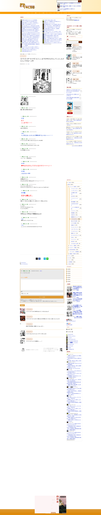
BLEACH (73, 241)
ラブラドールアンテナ (71, 339)
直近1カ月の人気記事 (78, 317)
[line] (47, 259)
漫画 (35, 12)
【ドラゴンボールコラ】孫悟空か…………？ (34, 341)
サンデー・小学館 (73, 247)
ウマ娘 (43, 12)
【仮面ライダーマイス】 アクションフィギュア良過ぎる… (30, 31)
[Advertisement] (42, 243)
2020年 (68, 281)
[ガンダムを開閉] (67, 258)
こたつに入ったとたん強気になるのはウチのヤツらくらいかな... (31, 32)
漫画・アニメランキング (71, 320)
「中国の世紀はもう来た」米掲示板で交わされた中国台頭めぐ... (31, 35)
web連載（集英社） (74, 193)
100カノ (72, 237)
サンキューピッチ (74, 227)
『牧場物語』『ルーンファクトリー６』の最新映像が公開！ (30, 28)
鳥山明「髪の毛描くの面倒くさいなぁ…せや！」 (35, 326)
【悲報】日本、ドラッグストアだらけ (49, 22)
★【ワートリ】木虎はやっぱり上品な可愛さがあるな (29, 21)
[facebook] (39, 259)
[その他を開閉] (67, 264)
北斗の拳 (73, 196)
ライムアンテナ (70, 334)
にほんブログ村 (69, 324)
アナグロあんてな (71, 349)
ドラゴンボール (23, 262)
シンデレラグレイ (74, 190)
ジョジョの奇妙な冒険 (75, 208)
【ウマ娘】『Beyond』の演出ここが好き (74, 360)
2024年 (68, 273)
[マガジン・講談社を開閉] (68, 245)
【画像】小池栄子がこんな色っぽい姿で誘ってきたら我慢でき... (53, 39)
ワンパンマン (73, 239)
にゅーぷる (69, 337)
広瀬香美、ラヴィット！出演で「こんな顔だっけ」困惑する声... (53, 34)
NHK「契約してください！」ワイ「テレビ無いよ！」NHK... (52, 31)
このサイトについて (73, 12)
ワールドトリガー (74, 188)
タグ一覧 (65, 12)
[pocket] (42, 259)
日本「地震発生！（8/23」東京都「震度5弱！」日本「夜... (30, 41)
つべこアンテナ (70, 345)
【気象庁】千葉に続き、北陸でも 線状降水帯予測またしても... (31, 42)
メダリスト (64, 9)
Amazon (70, 110)
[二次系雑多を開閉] (67, 262)
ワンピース (73, 210)
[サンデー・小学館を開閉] (68, 247)
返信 (41, 270)
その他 (58, 12)
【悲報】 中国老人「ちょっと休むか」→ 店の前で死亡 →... (30, 22)
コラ (21, 263)
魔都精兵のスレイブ (75, 216)
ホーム (28, 12)
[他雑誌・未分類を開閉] (68, 254)
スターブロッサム (74, 229)
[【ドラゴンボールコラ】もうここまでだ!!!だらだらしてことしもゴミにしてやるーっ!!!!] (45, 259)
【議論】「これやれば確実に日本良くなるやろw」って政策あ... (53, 38)
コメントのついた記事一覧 (77, 145)
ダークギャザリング (75, 235)
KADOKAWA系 (72, 249)
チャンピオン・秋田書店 (74, 251)
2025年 (68, 271)
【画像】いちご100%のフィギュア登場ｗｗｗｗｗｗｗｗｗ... (30, 48)
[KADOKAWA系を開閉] (68, 249)
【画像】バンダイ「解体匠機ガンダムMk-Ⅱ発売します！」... (52, 21)
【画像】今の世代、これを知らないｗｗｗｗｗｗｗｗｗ (52, 41)
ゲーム (50, 12)
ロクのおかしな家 (74, 243)
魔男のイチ (73, 233)
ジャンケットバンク (74, 199)
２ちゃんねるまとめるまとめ (73, 340)
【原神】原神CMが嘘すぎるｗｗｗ (27, 51)
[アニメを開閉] (67, 260)
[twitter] (37, 259)
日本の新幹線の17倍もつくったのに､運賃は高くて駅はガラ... (52, 24)
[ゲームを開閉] (67, 256)
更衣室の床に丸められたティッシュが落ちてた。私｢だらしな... (53, 42)
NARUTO (73, 214)
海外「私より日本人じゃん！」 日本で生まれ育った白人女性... (31, 25)
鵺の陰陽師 (73, 201)
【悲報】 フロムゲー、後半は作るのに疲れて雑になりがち (30, 38)
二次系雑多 (70, 261)
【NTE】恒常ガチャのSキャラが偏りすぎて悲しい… (29, 49)
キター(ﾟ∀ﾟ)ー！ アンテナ (73, 342)
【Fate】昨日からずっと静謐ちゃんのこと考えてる (72, 95)
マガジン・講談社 (73, 245)
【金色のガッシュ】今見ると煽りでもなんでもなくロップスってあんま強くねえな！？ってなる (73, 91)
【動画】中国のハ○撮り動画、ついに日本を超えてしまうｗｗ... (31, 34)
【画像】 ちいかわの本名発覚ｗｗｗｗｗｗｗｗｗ (29, 24)
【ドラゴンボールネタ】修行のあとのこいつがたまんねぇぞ (37, 311)
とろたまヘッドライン (71, 335)
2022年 (68, 277)
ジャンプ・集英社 (73, 186)
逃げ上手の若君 (74, 221)
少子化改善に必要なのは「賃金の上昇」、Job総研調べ (52, 28)
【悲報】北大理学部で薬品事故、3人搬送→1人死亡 (51, 35)
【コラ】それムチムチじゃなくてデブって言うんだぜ (36, 333)
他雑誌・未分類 (73, 253)
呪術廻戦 (73, 212)
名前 (21, 291)
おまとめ (69, 347)
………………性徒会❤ (25, 45)
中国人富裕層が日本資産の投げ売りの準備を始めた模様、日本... (31, 27)
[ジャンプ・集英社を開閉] (68, 186)
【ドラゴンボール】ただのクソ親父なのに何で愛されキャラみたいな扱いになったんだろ (43, 318)
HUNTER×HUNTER (74, 204)
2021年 (68, 279)
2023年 (68, 275)
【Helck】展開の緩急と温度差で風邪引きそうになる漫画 (72, 98)
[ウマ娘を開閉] (67, 182)
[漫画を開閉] (67, 184)
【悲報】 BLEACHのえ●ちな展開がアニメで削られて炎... (30, 39)
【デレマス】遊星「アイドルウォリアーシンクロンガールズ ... (53, 32)
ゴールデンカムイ (74, 231)
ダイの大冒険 (73, 223)
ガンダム (69, 257)
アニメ (69, 259)
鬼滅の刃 (73, 225)
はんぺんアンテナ (71, 344)
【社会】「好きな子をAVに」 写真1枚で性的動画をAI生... (52, 25)
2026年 (68, 269)
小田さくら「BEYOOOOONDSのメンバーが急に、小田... (52, 27)
